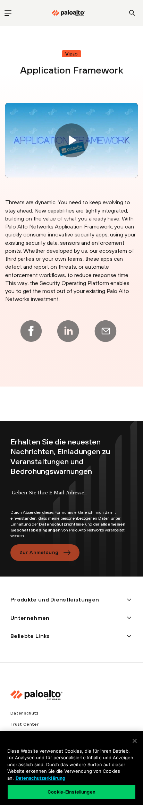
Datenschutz (24, 713)
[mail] (105, 331)
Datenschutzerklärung (40, 778)
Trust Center (24, 724)
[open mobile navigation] (8, 13)
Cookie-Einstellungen (71, 792)
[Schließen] (134, 740)
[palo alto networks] (68, 13)
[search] (132, 13)
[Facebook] (31, 331)
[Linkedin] (68, 331)
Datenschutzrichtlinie (61, 524)
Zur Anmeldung (38, 552)
